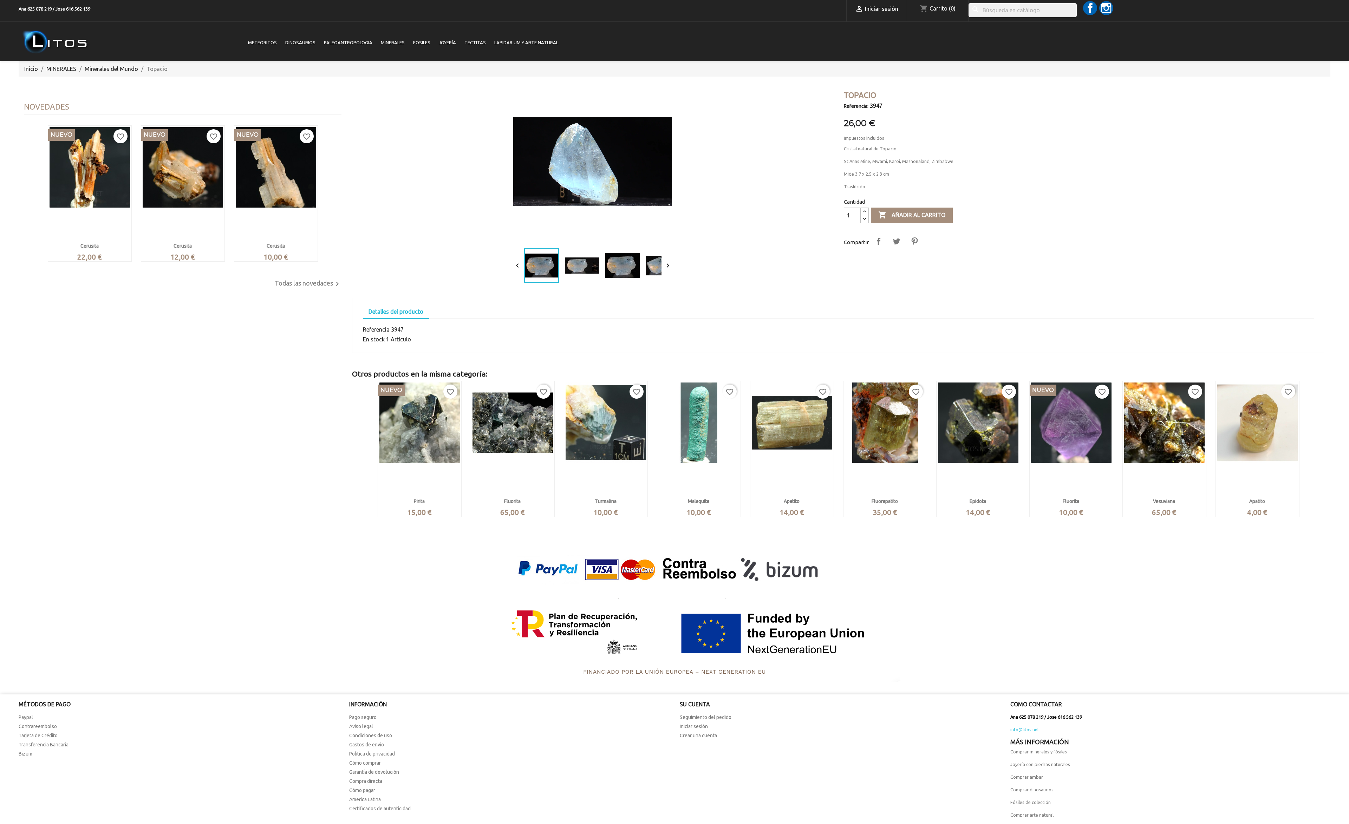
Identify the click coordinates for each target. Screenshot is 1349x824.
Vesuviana (1164, 501)
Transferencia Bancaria (44, 744)
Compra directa (365, 781)
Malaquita (698, 501)
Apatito (792, 501)
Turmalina (606, 501)
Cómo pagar (362, 790)
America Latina (365, 799)
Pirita (419, 501)
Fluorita (512, 501)
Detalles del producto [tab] (396, 311)
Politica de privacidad (372, 754)
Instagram (1106, 8)
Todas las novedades (308, 284)
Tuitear (896, 241)
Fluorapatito (885, 501)
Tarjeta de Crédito (38, 735)
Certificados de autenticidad (380, 808)
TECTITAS (475, 42)
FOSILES (421, 42)
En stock (374, 339)
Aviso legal (361, 726)
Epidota (978, 501)
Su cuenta (695, 704)
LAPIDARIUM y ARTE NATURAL (526, 42)
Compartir (879, 241)
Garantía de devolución (374, 772)
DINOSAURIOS (300, 42)
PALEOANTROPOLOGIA (348, 42)
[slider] (592, 235)
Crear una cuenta (698, 735)
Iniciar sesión (694, 726)
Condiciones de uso (370, 735)
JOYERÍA (447, 42)
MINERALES (393, 42)
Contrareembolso (38, 726)
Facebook (1090, 8)
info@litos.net (1024, 729)
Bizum (25, 754)
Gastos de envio (366, 744)
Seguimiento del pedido (705, 717)
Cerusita (89, 246)
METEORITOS (262, 42)
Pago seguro (363, 717)
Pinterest (914, 241)
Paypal (26, 717)
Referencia (376, 329)
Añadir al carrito (911, 215)
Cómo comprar (365, 763)
